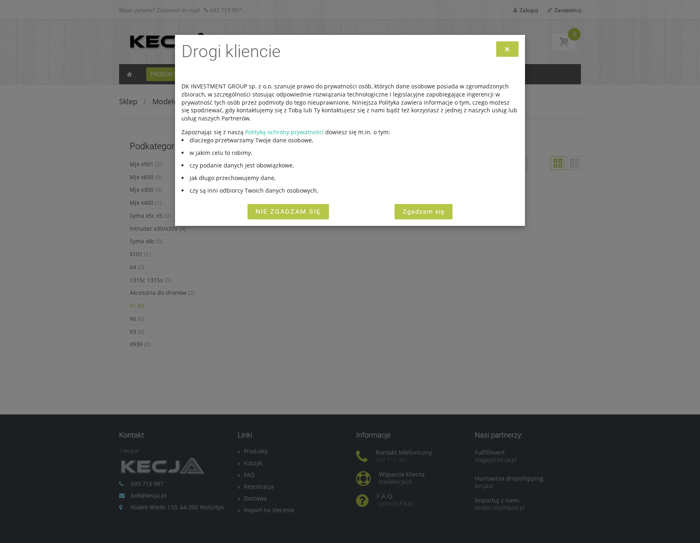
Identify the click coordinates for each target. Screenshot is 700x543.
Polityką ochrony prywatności (284, 132)
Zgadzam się (423, 211)
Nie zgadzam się (288, 211)
